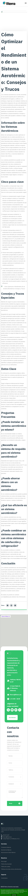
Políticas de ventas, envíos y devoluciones (11, 869)
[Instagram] (19, 709)
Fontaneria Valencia (6, 847)
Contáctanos (4, 878)
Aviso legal (3, 861)
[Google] (8, 709)
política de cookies (15, 893)
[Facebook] (7, 605)
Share (2, 605)
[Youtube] (12, 709)
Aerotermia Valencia (6, 850)
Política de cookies (5, 866)
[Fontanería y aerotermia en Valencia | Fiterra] (9, 3)
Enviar (10, 803)
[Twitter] (11, 605)
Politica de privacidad (6, 864)
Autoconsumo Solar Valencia (8, 852)
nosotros (6, 597)
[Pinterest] (15, 605)
